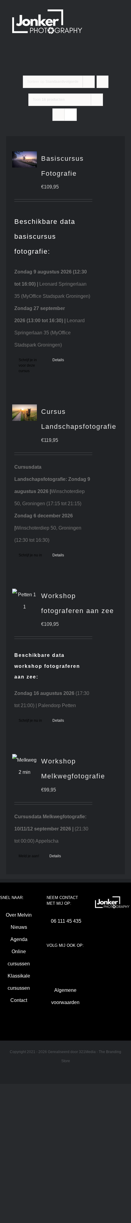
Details (58, 360)
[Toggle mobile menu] (85, 44)
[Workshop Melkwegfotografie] (24, 766)
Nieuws (19, 927)
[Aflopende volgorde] (102, 82)
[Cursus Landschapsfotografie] (24, 412)
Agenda (18, 939)
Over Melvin (19, 915)
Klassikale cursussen (19, 982)
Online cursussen (19, 957)
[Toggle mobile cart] (63, 44)
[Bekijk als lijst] (70, 115)
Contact (18, 1000)
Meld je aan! (29, 856)
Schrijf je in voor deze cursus (28, 365)
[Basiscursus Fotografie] (24, 159)
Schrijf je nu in (30, 555)
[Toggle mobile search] (74, 44)
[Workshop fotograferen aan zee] (24, 601)
